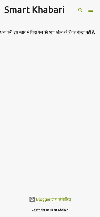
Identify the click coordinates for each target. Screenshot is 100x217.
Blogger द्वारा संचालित (53, 199)
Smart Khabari (34, 9)
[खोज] (80, 10)
